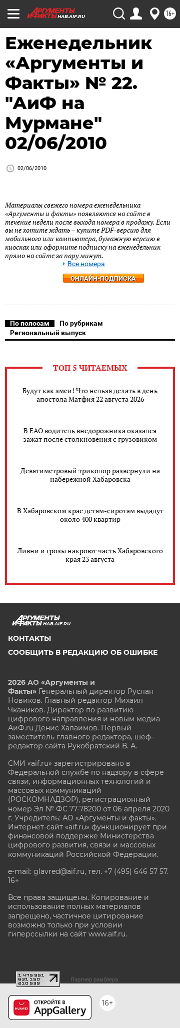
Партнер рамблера (94, 979)
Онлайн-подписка (103, 278)
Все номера (86, 264)
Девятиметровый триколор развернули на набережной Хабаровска (90, 474)
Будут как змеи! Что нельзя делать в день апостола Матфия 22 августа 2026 (90, 394)
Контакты (29, 638)
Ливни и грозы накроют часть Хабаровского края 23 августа (90, 554)
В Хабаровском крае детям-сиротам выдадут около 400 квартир (90, 514)
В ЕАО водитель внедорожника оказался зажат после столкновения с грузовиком (90, 434)
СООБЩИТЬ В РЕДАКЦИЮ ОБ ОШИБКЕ (83, 652)
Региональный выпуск (48, 333)
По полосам (30, 323)
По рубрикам (81, 323)
